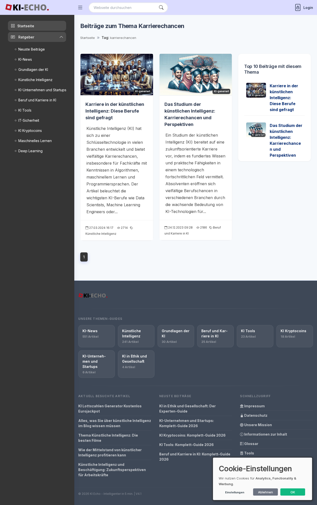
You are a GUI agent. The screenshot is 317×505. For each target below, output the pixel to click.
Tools (248, 453)
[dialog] (262, 479)
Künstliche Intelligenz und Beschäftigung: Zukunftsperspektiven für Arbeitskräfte (112, 469)
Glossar (250, 444)
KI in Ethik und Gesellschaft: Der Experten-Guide (187, 408)
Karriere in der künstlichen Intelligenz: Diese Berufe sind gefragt (114, 111)
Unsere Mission (257, 425)
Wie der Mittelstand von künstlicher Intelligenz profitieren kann (110, 452)
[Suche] (161, 7)
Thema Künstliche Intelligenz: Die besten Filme (108, 438)
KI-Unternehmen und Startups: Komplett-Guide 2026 (186, 423)
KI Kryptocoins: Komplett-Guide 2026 (192, 435)
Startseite (87, 38)
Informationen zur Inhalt (265, 434)
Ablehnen (265, 492)
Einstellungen (234, 492)
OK (293, 492)
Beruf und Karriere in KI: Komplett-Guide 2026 (194, 456)
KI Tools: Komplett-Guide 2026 (186, 445)
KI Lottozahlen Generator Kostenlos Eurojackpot (110, 408)
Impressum (254, 406)
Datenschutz (255, 415)
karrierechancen (123, 38)
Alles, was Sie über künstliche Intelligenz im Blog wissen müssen (114, 423)
